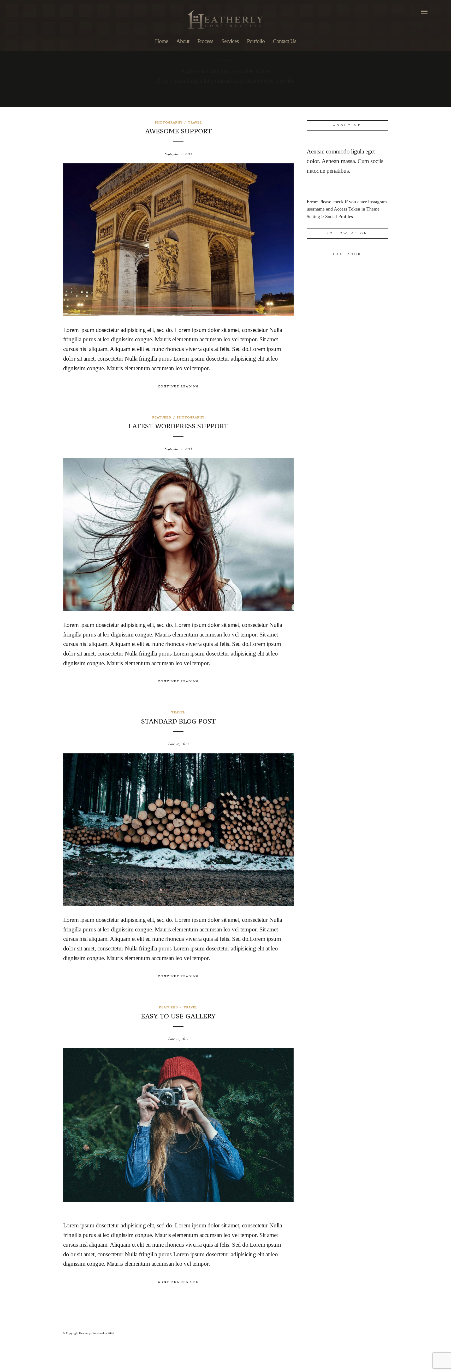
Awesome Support (178, 131)
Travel (195, 122)
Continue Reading (178, 386)
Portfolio (256, 41)
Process (205, 41)
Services (230, 41)
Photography (168, 122)
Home (161, 41)
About (182, 41)
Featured (161, 417)
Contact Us (284, 41)
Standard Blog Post (178, 721)
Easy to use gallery (178, 1016)
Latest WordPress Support (178, 426)
